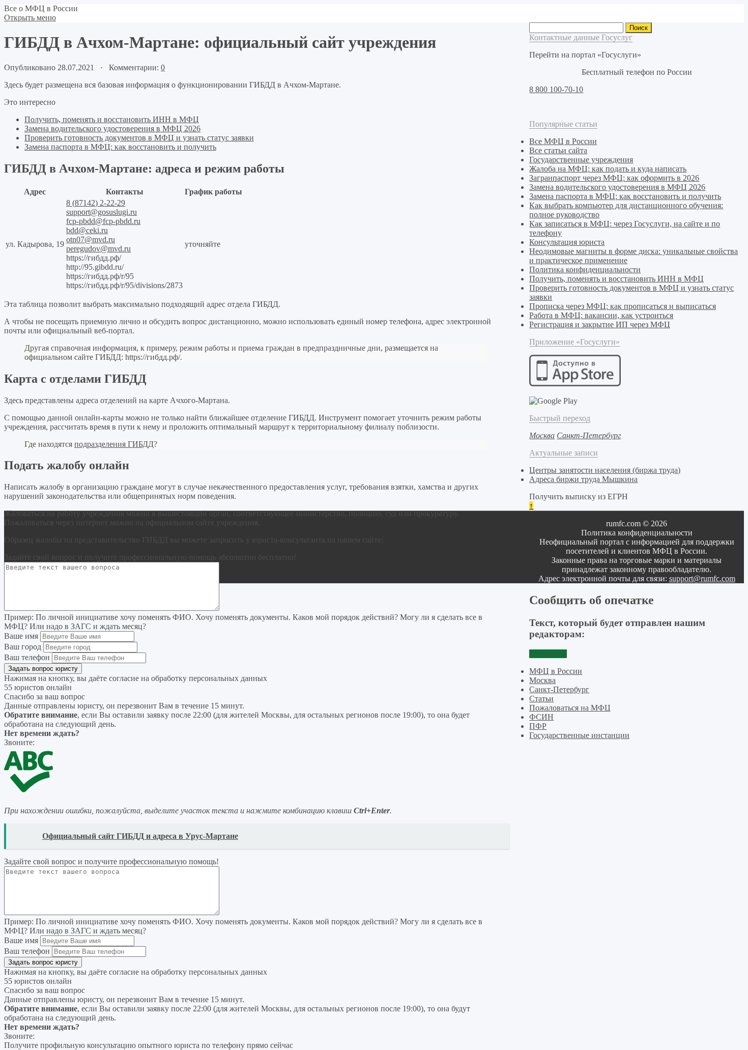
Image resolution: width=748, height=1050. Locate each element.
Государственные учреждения (581, 159)
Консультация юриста (567, 242)
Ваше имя (21, 636)
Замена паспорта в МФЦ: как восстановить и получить (120, 147)
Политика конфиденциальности (585, 269)
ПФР (537, 726)
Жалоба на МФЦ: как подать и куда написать (607, 168)
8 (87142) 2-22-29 (95, 202)
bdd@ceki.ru (87, 230)
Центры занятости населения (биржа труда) (604, 470)
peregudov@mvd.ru (98, 248)
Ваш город (22, 646)
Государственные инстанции (579, 735)
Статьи (541, 698)
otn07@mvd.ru (90, 239)
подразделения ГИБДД (114, 444)
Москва (542, 680)
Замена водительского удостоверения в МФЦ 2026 (112, 128)
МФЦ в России (555, 671)
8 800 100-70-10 (556, 89)
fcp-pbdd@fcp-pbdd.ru (103, 221)
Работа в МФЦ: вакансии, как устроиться (601, 315)
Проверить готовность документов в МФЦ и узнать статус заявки (139, 137)
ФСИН (541, 717)
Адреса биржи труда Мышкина (583, 479)
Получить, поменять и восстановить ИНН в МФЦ (111, 119)
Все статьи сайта (558, 150)
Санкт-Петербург (559, 689)
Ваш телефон (27, 657)
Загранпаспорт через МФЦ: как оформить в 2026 (614, 178)
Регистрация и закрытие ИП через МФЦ (599, 324)
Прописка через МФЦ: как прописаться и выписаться (622, 306)
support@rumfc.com (702, 578)
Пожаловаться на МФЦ (570, 707)
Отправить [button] (548, 653)
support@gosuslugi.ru (101, 212)
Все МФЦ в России (563, 141)
